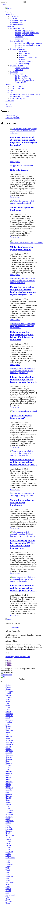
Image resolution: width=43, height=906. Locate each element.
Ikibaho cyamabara (21, 76)
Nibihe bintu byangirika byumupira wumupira (21, 248)
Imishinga (9, 90)
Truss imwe (19, 70)
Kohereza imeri (6, 675)
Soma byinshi (15, 162)
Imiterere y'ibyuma (17, 29)
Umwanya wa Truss (22, 68)
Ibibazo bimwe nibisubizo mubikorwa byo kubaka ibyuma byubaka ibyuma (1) (23, 588)
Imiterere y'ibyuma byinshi (24, 31)
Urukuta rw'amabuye (22, 64)
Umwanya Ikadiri (16, 41)
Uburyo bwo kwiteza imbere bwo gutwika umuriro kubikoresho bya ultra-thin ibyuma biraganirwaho (23, 291)
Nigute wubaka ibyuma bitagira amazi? (21, 416)
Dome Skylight (24, 53)
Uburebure (23, 55)
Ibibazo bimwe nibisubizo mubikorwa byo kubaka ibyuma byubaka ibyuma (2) (23, 462)
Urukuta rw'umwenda (18, 49)
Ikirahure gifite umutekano (24, 80)
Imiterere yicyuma (21, 39)
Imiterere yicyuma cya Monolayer (27, 33)
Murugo (8, 12)
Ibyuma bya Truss (16, 66)
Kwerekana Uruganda (18, 20)
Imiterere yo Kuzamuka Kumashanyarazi (25, 94)
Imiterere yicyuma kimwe (19, 96)
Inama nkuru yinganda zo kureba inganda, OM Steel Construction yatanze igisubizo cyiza (22, 544)
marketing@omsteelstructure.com (18, 657)
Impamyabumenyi (16, 24)
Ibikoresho (14, 72)
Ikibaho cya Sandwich (23, 78)
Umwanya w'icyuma (17, 99)
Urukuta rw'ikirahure (22, 51)
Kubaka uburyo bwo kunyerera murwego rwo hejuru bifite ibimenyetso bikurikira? (21, 336)
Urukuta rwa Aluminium (23, 61)
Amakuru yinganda (17, 88)
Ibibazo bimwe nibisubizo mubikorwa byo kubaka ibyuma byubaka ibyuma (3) (23, 379)
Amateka (13, 18)
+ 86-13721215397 (12, 627)
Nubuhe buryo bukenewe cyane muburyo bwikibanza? (22, 502)
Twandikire (10, 101)
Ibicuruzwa (10, 26)
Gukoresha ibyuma (19, 170)
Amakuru (9, 84)
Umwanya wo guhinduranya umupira (28, 43)
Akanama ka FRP (21, 82)
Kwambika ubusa (16, 74)
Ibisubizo (9, 92)
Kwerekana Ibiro (16, 22)
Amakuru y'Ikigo (16, 86)
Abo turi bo (10, 14)
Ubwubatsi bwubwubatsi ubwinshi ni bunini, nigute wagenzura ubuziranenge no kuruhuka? (23, 141)
